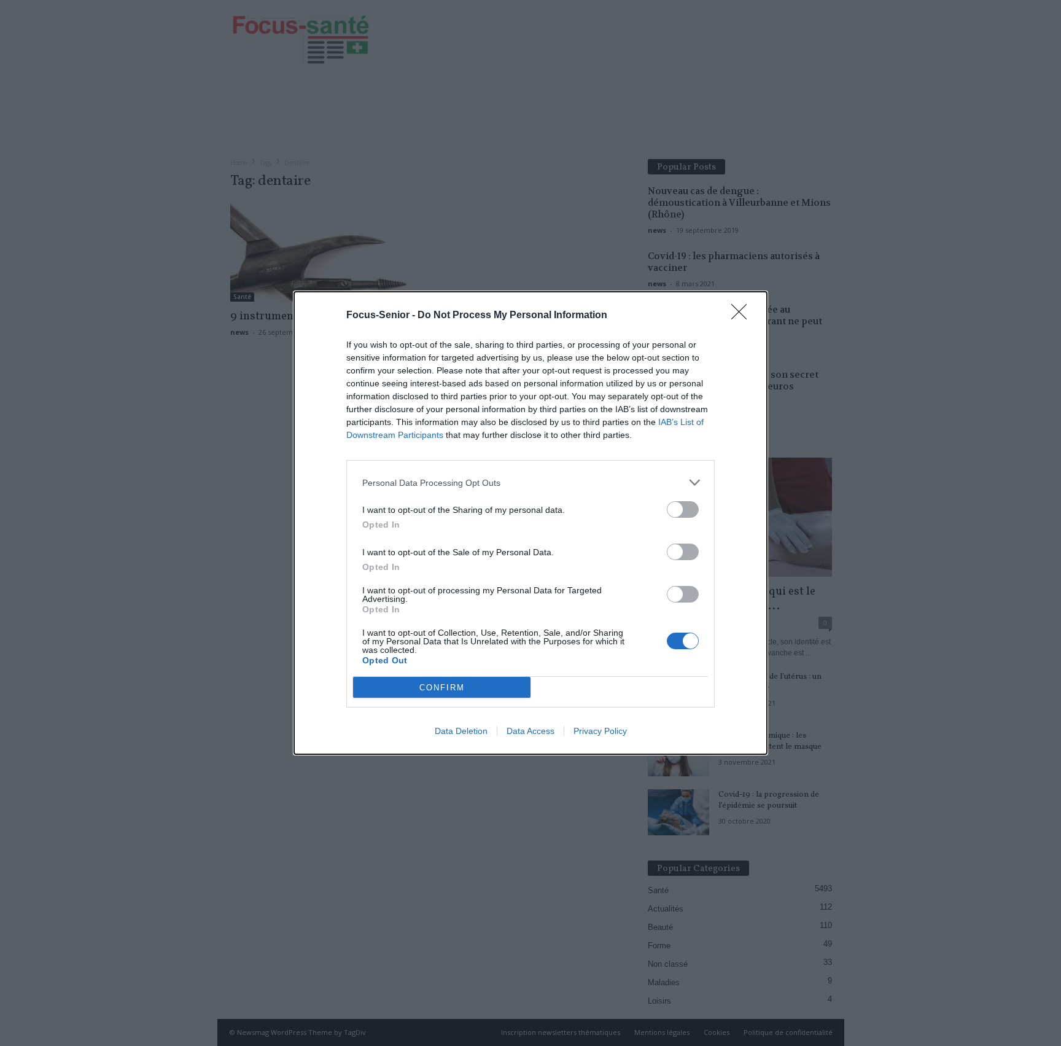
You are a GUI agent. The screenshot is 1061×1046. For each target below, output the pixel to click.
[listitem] (530, 482)
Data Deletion (461, 731)
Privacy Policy (600, 731)
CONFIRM (442, 687)
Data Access (530, 731)
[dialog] (530, 523)
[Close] (743, 315)
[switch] (683, 509)
